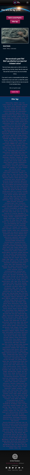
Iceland (3, 261)
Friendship (4, 230)
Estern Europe (6, 204)
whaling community (23, 437)
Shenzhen (19, 371)
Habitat (8, 247)
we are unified (10, 437)
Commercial (9, 162)
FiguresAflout (21, 213)
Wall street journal (7, 434)
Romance (25, 359)
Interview (24, 272)
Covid (10, 169)
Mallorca (4, 293)
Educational (15, 194)
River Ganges (11, 359)
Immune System (22, 262)
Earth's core (13, 191)
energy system (24, 199)
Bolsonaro (24, 135)
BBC (22, 126)
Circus (26, 148)
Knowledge (24, 283)
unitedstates (24, 419)
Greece (11, 244)
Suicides (19, 391)
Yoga (26, 444)
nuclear (23, 317)
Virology (26, 431)
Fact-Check (17, 210)
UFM (7, 463)
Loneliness (15, 289)
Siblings (13, 373)
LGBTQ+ (13, 288)
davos (9, 176)
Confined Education (22, 162)
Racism (13, 346)
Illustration (19, 261)
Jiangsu (18, 279)
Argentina (4, 118)
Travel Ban (5, 410)
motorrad (22, 303)
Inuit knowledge (20, 274)
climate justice (22, 153)
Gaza (12, 232)
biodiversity (4, 131)
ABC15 (20, 104)
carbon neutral (22, 142)
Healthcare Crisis (22, 250)
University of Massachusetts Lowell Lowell (12, 422)
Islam (26, 276)
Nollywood (17, 315)
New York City (22, 312)
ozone (15, 323)
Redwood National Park (9, 351)
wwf (16, 444)
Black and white (5, 133)
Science (4, 366)
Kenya (27, 281)
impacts (24, 264)
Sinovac (10, 374)
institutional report (21, 271)
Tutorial (4, 412)
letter (24, 286)
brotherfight (5, 138)
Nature (15, 310)
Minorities (16, 300)
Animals (23, 113)
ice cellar (16, 259)
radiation (18, 346)
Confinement (8, 164)
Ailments (24, 108)
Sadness (19, 363)
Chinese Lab (18, 147)
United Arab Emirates (7, 417)
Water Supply (19, 436)
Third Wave (24, 403)
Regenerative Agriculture (11, 352)
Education (10, 194)
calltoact (15, 140)
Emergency (6, 198)
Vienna (3, 431)
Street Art (5, 390)
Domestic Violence (9, 186)
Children (23, 145)
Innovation (19, 267)
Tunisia (21, 410)
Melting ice (13, 296)
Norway (16, 317)
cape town (7, 142)
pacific (18, 323)
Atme (7, 121)
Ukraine (22, 414)
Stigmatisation (7, 388)
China (14, 147)
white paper (12, 439)
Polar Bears (15, 335)
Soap (26, 374)
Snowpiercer (21, 374)
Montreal (5, 303)
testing (12, 398)
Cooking (4, 167)
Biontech (18, 131)
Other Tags (15, 21)
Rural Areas (6, 363)
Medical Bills (10, 295)
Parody (11, 327)
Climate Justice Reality (8, 155)
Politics (19, 335)
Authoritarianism (6, 123)
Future (18, 230)
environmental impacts (10, 203)
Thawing (24, 398)
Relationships (25, 352)
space (26, 383)
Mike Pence (7, 300)
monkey (24, 301)
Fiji (25, 213)
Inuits (25, 274)
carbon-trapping (6, 143)
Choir (4, 148)
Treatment (10, 410)
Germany (16, 233)
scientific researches (11, 366)
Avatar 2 (20, 123)
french (3, 228)
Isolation (7, 278)
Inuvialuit (8, 276)
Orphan (18, 322)
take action (20, 395)
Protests (24, 340)
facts (21, 210)
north (26, 315)
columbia (24, 160)
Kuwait (10, 284)
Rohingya (20, 359)
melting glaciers (7, 296)
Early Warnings (19, 189)
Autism (12, 123)
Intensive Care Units (8, 272)
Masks (20, 293)
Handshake (21, 247)
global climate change (12, 235)
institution (20, 269)
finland (17, 218)
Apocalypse (13, 116)
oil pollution (19, 318)
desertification (8, 179)
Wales (24, 432)
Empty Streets (23, 198)
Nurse (27, 317)
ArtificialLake (16, 118)
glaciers (5, 235)
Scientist (19, 366)
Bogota (12, 135)
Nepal (26, 310)
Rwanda (14, 363)
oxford (5, 323)
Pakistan (4, 325)
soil (4, 380)
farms (18, 211)
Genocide (21, 232)
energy (11, 199)
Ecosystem (25, 193)
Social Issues (5, 378)
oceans (14, 318)
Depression (21, 177)
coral (17, 167)
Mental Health (20, 296)
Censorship (25, 143)
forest (5, 223)
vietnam (7, 431)
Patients (21, 327)
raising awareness (7, 347)
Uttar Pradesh (5, 424)
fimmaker (5, 218)
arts (24, 118)
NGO (23, 313)
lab (13, 284)
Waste (25, 434)
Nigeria (4, 315)
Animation (15, 114)
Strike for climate (15, 390)
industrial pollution (19, 266)
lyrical (15, 291)
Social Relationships (13, 378)
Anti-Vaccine (25, 114)
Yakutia (19, 444)
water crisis (5, 436)
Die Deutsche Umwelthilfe (14, 181)
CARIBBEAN (12, 143)
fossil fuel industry (8, 225)
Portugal (16, 337)
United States (6, 419)
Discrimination (24, 182)
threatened (13, 405)
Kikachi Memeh (6, 283)
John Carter (23, 279)
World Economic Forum (23, 441)
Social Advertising (8, 376)
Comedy (5, 162)
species (13, 385)
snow (17, 374)
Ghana (25, 233)
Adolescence (18, 106)
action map (25, 104)
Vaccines (13, 427)
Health (25, 247)
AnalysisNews (12, 113)
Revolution (21, 356)
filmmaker (6, 216)
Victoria (25, 429)
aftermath (13, 108)
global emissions (8, 237)
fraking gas (14, 227)
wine (27, 439)
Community (15, 162)
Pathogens (16, 327)
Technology (22, 397)
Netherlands (7, 312)
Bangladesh (4, 126)
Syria (12, 395)
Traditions (6, 408)
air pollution (7, 109)
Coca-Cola (15, 160)
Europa (11, 204)
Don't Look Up (17, 186)
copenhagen (12, 167)
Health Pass (25, 249)
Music (12, 305)
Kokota (4, 284)
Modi (17, 301)
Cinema (18, 148)
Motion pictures (15, 303)
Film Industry (11, 215)
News (10, 313)
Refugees (4, 352)
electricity (24, 196)
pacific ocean (23, 323)
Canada (24, 140)
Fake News (25, 210)
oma (21, 320)
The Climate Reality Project (12, 400)
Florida (24, 220)
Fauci (21, 211)
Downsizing (13, 187)
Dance (22, 174)
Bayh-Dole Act (18, 126)
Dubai (9, 189)
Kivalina (19, 283)
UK (19, 414)
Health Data (11, 249)
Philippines (11, 330)
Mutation (5, 308)
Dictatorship (5, 181)
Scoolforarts (24, 366)
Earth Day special (6, 191)
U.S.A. (7, 412)
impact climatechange (17, 264)
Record (13, 349)
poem (16, 334)
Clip (22, 157)
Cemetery (20, 143)
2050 (23, 102)
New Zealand (5, 313)
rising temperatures (16, 357)
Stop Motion (19, 388)
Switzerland (24, 393)
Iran (17, 276)
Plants (26, 330)
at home (4, 121)
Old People (6, 320)
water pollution (12, 436)
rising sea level (7, 357)
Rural (26, 361)
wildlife (23, 439)
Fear (24, 211)
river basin (5, 359)
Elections (19, 196)
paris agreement (6, 327)
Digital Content (24, 181)
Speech (16, 385)
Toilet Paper (5, 407)
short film (5, 373)
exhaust (19, 204)
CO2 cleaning (7, 159)
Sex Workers (25, 369)
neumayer (17, 312)
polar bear (9, 335)
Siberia (9, 373)
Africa (9, 108)
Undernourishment (7, 415)
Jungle (15, 281)
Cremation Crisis (14, 172)
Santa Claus (5, 364)
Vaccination (11, 424)
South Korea (13, 383)
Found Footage (22, 225)
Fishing (13, 220)
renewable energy (11, 354)
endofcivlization (5, 199)
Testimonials (7, 398)
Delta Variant (6, 177)
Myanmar (15, 308)
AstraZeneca (17, 119)
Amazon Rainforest (22, 111)
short (26, 371)
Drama (18, 187)
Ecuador (5, 194)
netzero (12, 312)
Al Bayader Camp (14, 109)
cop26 (8, 167)
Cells (16, 143)
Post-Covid (5, 339)
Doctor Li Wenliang (9, 184)
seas (26, 368)
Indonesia (12, 266)
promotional (24, 339)
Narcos (3, 310)
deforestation (22, 176)
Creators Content (7, 172)
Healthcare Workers (6, 252)
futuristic (4, 232)
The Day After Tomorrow (10, 402)
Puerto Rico (10, 344)
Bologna (20, 135)
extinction (6, 208)
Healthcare (15, 250)
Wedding (16, 437)
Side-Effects (18, 373)
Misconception (22, 300)
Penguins (26, 327)
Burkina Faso (20, 138)
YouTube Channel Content (11, 446)
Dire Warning (6, 182)
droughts (5, 189)
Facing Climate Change (7, 210)
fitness (17, 220)
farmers (15, 211)
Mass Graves (25, 293)
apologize (19, 116)
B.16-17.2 (12, 125)
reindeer (20, 352)
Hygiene (12, 259)
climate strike (24, 155)
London (11, 289)
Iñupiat (4, 276)
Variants (25, 427)
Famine (6, 211)
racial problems (8, 346)
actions (4, 106)
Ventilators (20, 429)
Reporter (21, 354)
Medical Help (17, 295)
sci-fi (26, 364)
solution (25, 380)
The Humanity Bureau (20, 402)
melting (26, 295)
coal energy (6, 160)
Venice (16, 429)
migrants (21, 298)
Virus (13, 432)
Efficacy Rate (6, 196)
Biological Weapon (12, 131)
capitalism (12, 142)
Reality (4, 349)
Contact (19, 165)
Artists (21, 118)
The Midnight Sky (6, 403)
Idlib (11, 261)
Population (11, 337)
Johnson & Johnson (6, 281)
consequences (22, 164)
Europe (15, 204)
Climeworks (18, 157)
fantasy (10, 211)
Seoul (20, 369)
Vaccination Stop (18, 424)
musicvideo (25, 306)
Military (11, 300)
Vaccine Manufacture (23, 425)
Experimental (16, 206)
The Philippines (14, 403)
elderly (14, 196)
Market (16, 293)
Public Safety (5, 344)
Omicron (24, 320)
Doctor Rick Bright (18, 184)
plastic (3, 332)
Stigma (25, 386)
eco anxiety (19, 191)
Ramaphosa (13, 347)
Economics (15, 193)
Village (11, 431)
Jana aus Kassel (24, 278)
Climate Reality (17, 155)
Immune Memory (7, 262)
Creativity (23, 170)
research (25, 354)
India (9, 266)
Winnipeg (4, 441)
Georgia (12, 233)
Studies (15, 391)
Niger (26, 313)
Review (17, 356)
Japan (12, 279)
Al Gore (20, 109)
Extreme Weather (13, 208)
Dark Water (4, 176)
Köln (7, 284)
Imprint (20, 470)
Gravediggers (6, 244)
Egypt (11, 196)
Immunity (6, 264)
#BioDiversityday (9, 102)
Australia (22, 121)
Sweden (15, 393)
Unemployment (15, 415)
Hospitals (17, 257)
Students (26, 390)
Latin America (15, 286)
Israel (11, 278)
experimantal (10, 206)
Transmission (16, 408)
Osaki (22, 322)
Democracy (11, 177)
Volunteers (20, 432)
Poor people (6, 337)
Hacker (12, 247)
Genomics (26, 232)
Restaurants (6, 356)
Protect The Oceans (8, 340)
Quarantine (16, 344)
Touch (22, 407)
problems (19, 339)
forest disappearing (12, 223)
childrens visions (6, 147)
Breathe (26, 136)
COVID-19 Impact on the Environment (12, 170)
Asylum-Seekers (23, 119)
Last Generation (8, 286)
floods (21, 220)
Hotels (21, 257)
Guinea (4, 247)
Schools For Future (20, 364)
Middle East (8, 298)
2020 (20, 102)
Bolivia (16, 135)
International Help (17, 272)
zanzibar (19, 446)
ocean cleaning (9, 318)
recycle (21, 349)
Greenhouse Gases (17, 244)
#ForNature (16, 102)
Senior (17, 369)
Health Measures (18, 249)
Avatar (16, 123)
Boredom (12, 136)
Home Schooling (18, 254)
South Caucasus (6, 383)
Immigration (25, 261)
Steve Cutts (20, 386)
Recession (8, 349)
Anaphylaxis (18, 113)
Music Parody (24, 305)
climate (16, 150)
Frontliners (9, 230)
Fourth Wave (6, 227)
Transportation (22, 408)
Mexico (3, 298)
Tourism (26, 407)
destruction (18, 179)
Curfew (14, 174)
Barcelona (9, 126)
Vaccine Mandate (14, 425)
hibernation (25, 252)
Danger (25, 174)
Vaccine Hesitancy (6, 425)
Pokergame (24, 334)
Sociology (25, 378)
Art (12, 118)
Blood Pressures (6, 135)
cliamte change (11, 150)
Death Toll (16, 176)
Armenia (8, 118)
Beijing (4, 128)
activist (13, 106)
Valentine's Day (19, 427)
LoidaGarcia (6, 289)
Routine (22, 361)
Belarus (8, 128)
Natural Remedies (10, 310)
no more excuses (10, 315)
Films (25, 216)
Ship (23, 371)
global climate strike (22, 235)
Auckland (17, 121)
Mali (26, 291)
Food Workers (25, 221)
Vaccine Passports (7, 427)
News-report (15, 313)
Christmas (14, 148)
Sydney (3, 395)
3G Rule (15, 104)
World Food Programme (9, 442)
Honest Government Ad (22, 255)
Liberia (17, 288)
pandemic (14, 325)
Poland (5, 335)
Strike (9, 390)
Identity (7, 261)
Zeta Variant (24, 446)
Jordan (12, 281)
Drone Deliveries (23, 187)
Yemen (23, 444)
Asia (27, 118)
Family (3, 211)
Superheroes (25, 391)
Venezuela (12, 429)
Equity (16, 203)
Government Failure (20, 240)
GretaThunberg (19, 245)
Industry (26, 266)
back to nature (18, 125)
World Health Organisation (20, 442)
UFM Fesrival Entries (14, 412)
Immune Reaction (15, 262)
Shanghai (5, 371)
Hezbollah (20, 252)
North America (11, 317)
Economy (20, 193)
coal (25, 159)
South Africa (15, 381)
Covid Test (14, 169)
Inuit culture (13, 274)
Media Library (15, 463)
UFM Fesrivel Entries (23, 412)
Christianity (8, 148)
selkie (10, 369)
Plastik (5, 334)
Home (7, 254)
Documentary (25, 184)
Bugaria (10, 138)
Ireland (22, 276)
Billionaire (23, 130)
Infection (10, 267)
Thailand (16, 398)
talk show (26, 395)
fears (27, 211)
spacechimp (5, 385)
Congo (16, 164)
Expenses (4, 206)
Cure (11, 174)
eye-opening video (22, 208)
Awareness (25, 123)
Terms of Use (15, 470)
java (15, 279)
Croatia (4, 174)
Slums (13, 374)
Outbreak (26, 322)
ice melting (21, 259)
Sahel (22, 363)
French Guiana (9, 228)
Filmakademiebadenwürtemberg (21, 215)
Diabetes (23, 179)
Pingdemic (17, 330)
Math (3, 295)
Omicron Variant (5, 322)
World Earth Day (14, 441)
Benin (15, 128)
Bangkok (23, 125)
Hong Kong (6, 257)
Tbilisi (13, 397)
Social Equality (23, 376)
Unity (12, 420)
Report (16, 354)
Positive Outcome (23, 337)
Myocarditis (20, 308)
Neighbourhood (21, 310)
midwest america (15, 298)
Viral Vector (20, 431)
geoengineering (6, 233)
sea (8, 368)
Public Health (22, 342)
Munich (8, 305)
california (11, 140)
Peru (21, 329)
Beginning (26, 126)
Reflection (17, 351)
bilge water (13, 130)
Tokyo (9, 407)
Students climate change (7, 391)
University (16, 420)
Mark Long (12, 293)
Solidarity (13, 380)
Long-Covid (21, 289)
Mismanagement (7, 301)
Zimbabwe (11, 448)
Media (6, 295)
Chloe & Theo (25, 147)
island (3, 278)
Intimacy (5, 274)
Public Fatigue (16, 342)
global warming (22, 237)
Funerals (14, 230)
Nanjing (25, 308)
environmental (20, 201)
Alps (17, 111)
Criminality (21, 172)
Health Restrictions (8, 250)
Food (8, 221)
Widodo (19, 439)
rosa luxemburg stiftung (15, 361)
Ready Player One (23, 347)
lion (20, 288)
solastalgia (8, 380)
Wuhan (13, 444)
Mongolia (20, 301)
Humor (25, 257)
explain (21, 206)
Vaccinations (25, 424)
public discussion (8, 342)
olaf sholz (25, 318)
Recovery (17, 349)
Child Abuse (18, 145)
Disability (11, 182)
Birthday (22, 131)
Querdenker (25, 344)
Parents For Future (21, 325)
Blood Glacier (25, 133)
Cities (6, 150)
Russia (10, 363)
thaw (20, 398)
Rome (8, 361)
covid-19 (19, 169)
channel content (8, 145)
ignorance (14, 261)
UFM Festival (10, 463)
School (13, 364)
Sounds (10, 381)
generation (16, 232)
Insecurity (25, 267)
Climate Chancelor (6, 152)
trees (15, 410)
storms (24, 388)
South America (22, 381)
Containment (25, 165)
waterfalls (25, 436)
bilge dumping (7, 130)
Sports (20, 385)
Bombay (4, 136)
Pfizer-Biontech (5, 330)
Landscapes (24, 284)
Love (12, 291)
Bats (13, 126)
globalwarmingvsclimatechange (12, 238)
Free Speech (24, 227)
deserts (13, 179)
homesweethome (6, 255)
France (19, 227)
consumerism (14, 165)
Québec (20, 344)
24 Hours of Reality (7, 104)
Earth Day (25, 189)
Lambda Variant (18, 284)
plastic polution (17, 332)
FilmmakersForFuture (18, 216)
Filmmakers (11, 216)
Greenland (24, 244)
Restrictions (12, 356)
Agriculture (18, 108)
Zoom (20, 448)
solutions (7, 381)
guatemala (25, 245)
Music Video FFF (11, 306)
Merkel (25, 296)
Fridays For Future (16, 228)
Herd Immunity (14, 252)
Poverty (10, 339)
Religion (4, 354)
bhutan (25, 128)
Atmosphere (12, 121)
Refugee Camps (23, 351)
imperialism (4, 266)
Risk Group (23, 357)
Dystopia (13, 189)
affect (5, 108)
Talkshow (5, 397)
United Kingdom (16, 417)
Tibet (23, 405)
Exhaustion (24, 204)
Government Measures (9, 242)
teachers (17, 397)
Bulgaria (15, 138)
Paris (26, 325)
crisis (25, 172)
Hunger (8, 259)
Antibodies (4, 116)
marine (8, 293)
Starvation (25, 385)
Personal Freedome (15, 329)
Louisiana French (6, 291)
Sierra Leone (24, 373)
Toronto (18, 407)
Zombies (16, 448)
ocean (4, 318)
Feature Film (7, 213)
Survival (11, 393)
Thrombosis (18, 405)
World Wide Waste (7, 444)
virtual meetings (7, 432)
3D (12, 104)
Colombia (20, 160)
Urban (23, 422)
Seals (23, 368)
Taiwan (15, 395)
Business (6, 140)
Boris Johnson (18, 136)
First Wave (6, 220)
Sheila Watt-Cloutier (12, 371)
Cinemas (22, 148)
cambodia (20, 140)
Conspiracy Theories (6, 165)
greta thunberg (12, 245)
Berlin (22, 128)
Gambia (8, 232)
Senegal (13, 369)
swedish (19, 393)
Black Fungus (18, 133)
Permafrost (7, 329)
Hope (10, 257)
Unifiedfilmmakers (23, 415)
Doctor (3, 184)
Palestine (9, 325)
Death (12, 176)
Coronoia (20, 167)
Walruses (14, 434)
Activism (9, 106)
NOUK (20, 317)
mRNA (25, 303)
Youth (4, 446)
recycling (25, 349)
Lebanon (20, 286)
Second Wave (5, 369)
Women (8, 441)
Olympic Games (16, 320)
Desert (25, 177)
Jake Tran (18, 278)
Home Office (11, 254)
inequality (5, 267)
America (6, 113)
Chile (12, 147)
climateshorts (12, 157)
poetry (19, 334)
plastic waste (25, 332)
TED (26, 397)
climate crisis (8, 153)
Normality (22, 315)
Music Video (4, 306)
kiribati (12, 283)
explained (26, 206)
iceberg (26, 259)
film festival (4, 215)
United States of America (15, 419)
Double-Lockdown (6, 187)
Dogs (4, 186)
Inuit (9, 274)
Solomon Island (19, 380)
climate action (22, 150)
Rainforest (23, 346)
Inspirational (14, 269)
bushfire (25, 138)
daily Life (18, 174)
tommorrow (14, 407)
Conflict (13, 164)
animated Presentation (7, 114)
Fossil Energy (23, 223)
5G (18, 104)
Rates (18, 347)
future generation (24, 230)
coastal (11, 160)
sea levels (19, 368)
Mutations (10, 308)
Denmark (16, 177)
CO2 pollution (20, 159)
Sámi (25, 363)
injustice (15, 267)
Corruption (25, 167)
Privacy (14, 339)
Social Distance (16, 376)
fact (13, 210)
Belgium (12, 128)
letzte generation (8, 288)
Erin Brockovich (22, 203)
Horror (13, 257)
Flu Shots (4, 221)
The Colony (21, 400)
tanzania (9, 397)
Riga (26, 356)
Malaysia (23, 291)
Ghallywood (21, 233)
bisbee (26, 131)
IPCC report (13, 276)
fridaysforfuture (24, 228)
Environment (13, 201)
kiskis (15, 283)
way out (5, 437)
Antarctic (20, 114)
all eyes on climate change (9, 111)
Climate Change (14, 152)
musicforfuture (19, 306)
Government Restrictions (20, 242)
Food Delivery (13, 221)
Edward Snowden (22, 194)
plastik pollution (11, 334)
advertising (24, 106)
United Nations (23, 417)
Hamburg (16, 247)
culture (8, 174)
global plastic (15, 237)
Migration (26, 298)
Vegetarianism (6, 429)
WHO (16, 439)
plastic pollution (9, 332)
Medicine (22, 295)
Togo (26, 405)
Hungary (4, 259)
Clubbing (26, 157)
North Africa (4, 317)
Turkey (25, 410)
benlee (18, 128)
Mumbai (4, 305)
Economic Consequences (8, 193)
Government (22, 238)
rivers (16, 359)
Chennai (14, 145)
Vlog (16, 432)
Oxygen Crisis (10, 323)
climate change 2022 (22, 152)
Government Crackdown (10, 240)
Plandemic (22, 330)
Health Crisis (5, 249)
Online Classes (13, 322)
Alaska (23, 109)
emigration (11, 198)
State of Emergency (8, 386)
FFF (11, 213)
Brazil (22, 136)
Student (21, 390)
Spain (9, 385)
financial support (12, 218)
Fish (10, 220)
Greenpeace (5, 245)
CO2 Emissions (14, 159)
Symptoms (8, 395)
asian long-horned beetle (8, 119)
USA (26, 422)
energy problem (17, 199)
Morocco (9, 303)
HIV (4, 254)
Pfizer (23, 329)
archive (23, 116)
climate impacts (14, 153)
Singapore (5, 374)
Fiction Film (14, 213)
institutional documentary (10, 271)
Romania (4, 361)
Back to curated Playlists (15, 18)
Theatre (20, 403)
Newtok (20, 313)
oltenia (10, 320)
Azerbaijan (7, 125)
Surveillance (5, 393)
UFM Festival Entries (10, 414)
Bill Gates (19, 130)
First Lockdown (23, 218)
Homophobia (13, 255)
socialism (20, 378)
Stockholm (14, 388)
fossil (18, 223)
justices (19, 281)
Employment (16, 198)
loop (25, 289)
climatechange (5, 157)
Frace (10, 227)
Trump (18, 410)
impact (10, 264)
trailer (10, 408)
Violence (16, 431)
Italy (14, 278)
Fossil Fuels (16, 225)
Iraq (20, 276)
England (8, 201)
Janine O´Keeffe (7, 279)
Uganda (16, 414)
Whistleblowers (5, 439)
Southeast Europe (20, 383)
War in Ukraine (20, 434)
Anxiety (9, 116)
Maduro (18, 291)
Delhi (27, 176)
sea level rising (13, 368)
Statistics (15, 386)
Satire (10, 364)
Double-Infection (24, 186)
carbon (16, 142)
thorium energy (6, 405)
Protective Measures (17, 340)
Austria (26, 121)
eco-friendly (25, 191)
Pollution (24, 335)
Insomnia (9, 269)
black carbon (12, 133)
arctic (27, 116)
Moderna (13, 301)
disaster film (17, 182)
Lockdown (24, 288)
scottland (5, 368)
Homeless (24, 254)
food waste (18, 221)
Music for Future (17, 305)
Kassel (23, 281)
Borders (8, 136)
